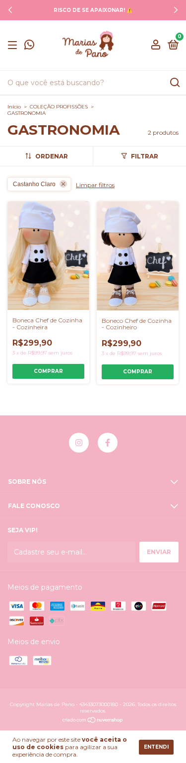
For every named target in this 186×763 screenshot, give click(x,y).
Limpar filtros (95, 185)
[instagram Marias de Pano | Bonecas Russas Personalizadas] (79, 443)
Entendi (156, 747)
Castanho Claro (34, 184)
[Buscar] (174, 83)
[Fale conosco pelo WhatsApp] (29, 46)
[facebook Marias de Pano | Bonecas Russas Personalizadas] (108, 443)
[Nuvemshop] (93, 720)
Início (14, 106)
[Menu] (14, 45)
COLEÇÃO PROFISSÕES (59, 106)
